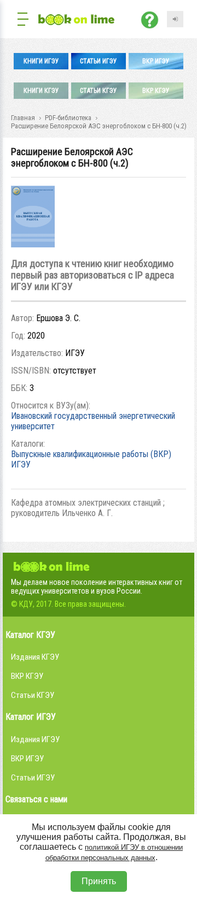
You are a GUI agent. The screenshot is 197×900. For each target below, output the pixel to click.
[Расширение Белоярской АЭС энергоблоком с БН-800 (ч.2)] (33, 244)
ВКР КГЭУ (156, 90)
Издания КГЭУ (35, 657)
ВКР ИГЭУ (156, 61)
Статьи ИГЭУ (98, 61)
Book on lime (52, 565)
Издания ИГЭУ (35, 739)
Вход (175, 19)
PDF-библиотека (68, 118)
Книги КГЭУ (41, 90)
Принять (99, 881)
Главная (23, 118)
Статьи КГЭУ (98, 90)
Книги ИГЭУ (41, 61)
